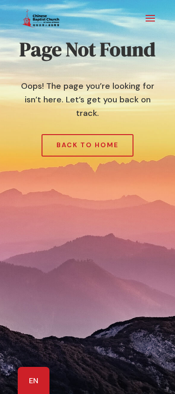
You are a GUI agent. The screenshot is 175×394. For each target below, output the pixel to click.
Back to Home (87, 145)
